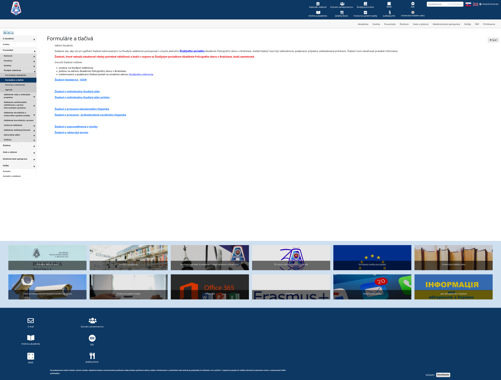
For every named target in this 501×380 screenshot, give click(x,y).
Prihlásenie (489, 24)
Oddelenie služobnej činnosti (17, 130)
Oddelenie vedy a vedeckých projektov (17, 96)
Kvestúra (8, 60)
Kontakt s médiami (12, 176)
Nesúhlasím (443, 375)
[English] (475, 10)
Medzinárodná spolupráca (446, 24)
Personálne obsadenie (15, 75)
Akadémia (363, 24)
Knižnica (7, 139)
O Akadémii (8, 38)
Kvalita (376, 24)
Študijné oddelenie (12, 70)
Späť (494, 40)
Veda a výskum (421, 24)
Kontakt (6, 171)
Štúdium (404, 24)
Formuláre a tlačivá (14, 80)
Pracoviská (390, 24)
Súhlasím (430, 374)
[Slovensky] (468, 10)
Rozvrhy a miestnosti (15, 85)
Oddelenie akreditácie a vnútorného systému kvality (17, 114)
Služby (467, 24)
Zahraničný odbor (12, 135)
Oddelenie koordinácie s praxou (19, 120)
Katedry (7, 65)
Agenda (8, 89)
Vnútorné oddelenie (13, 125)
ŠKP (477, 24)
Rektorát (8, 56)
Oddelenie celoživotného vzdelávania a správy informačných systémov (15, 105)
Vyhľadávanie (455, 4)
